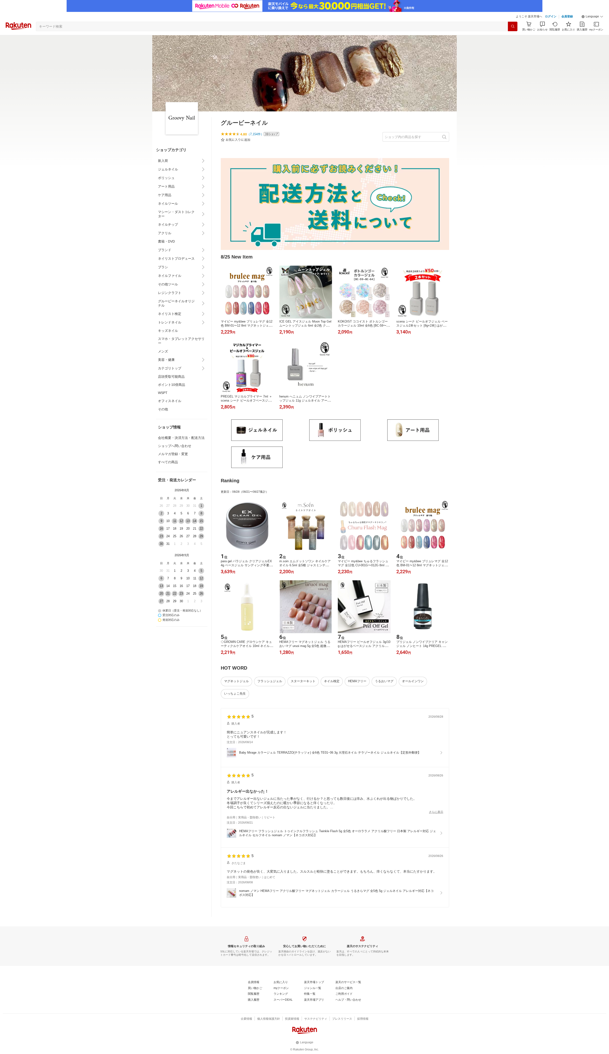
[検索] (512, 26)
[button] (592, 17)
